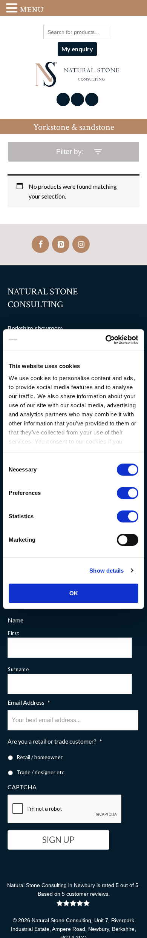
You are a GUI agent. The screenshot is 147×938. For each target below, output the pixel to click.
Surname (18, 669)
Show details (106, 570)
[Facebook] (40, 244)
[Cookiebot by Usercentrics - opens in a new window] (105, 340)
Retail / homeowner (40, 757)
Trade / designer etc (40, 772)
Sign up (58, 840)
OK (73, 593)
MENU (31, 9)
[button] (13, 8)
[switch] (127, 493)
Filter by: (70, 152)
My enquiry (77, 48)
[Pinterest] (60, 244)
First (13, 633)
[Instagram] (81, 244)
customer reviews (87, 894)
